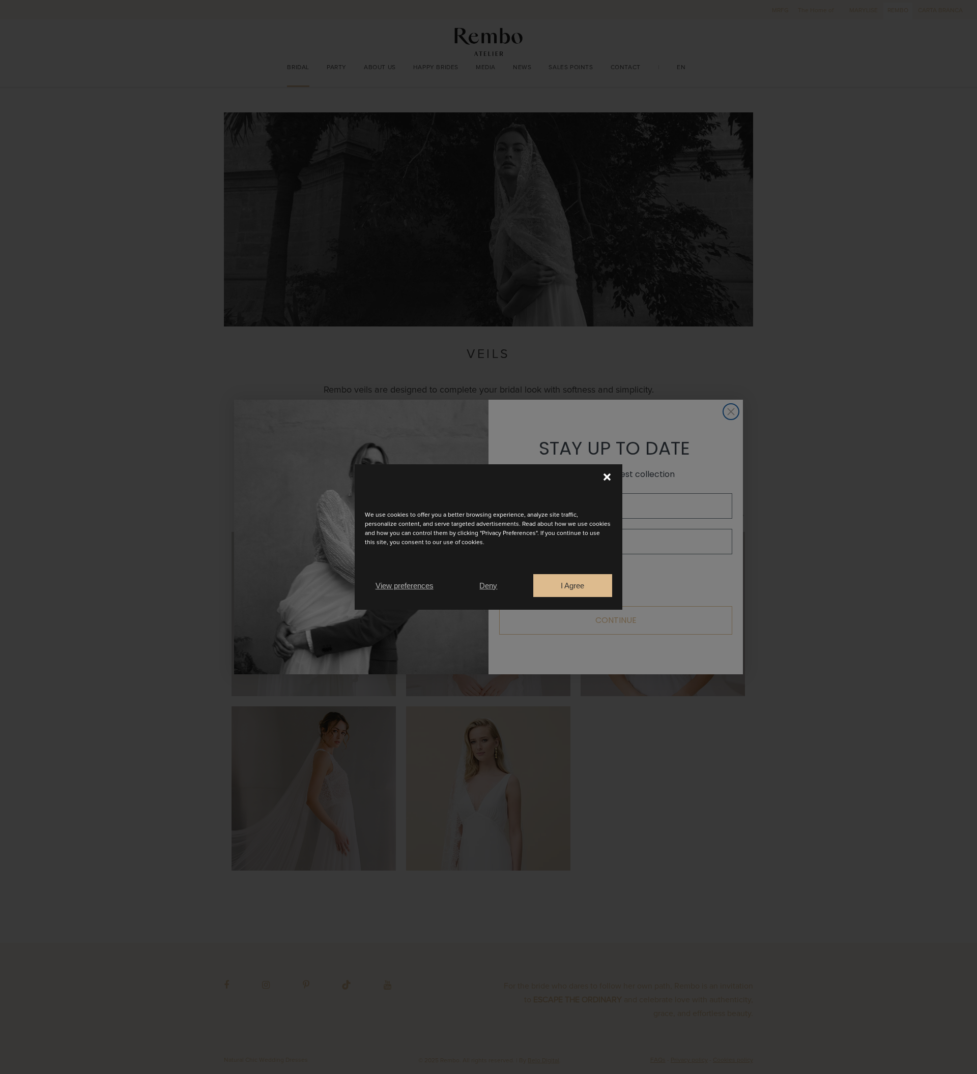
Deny (488, 585)
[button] (607, 477)
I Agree (572, 585)
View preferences (405, 585)
